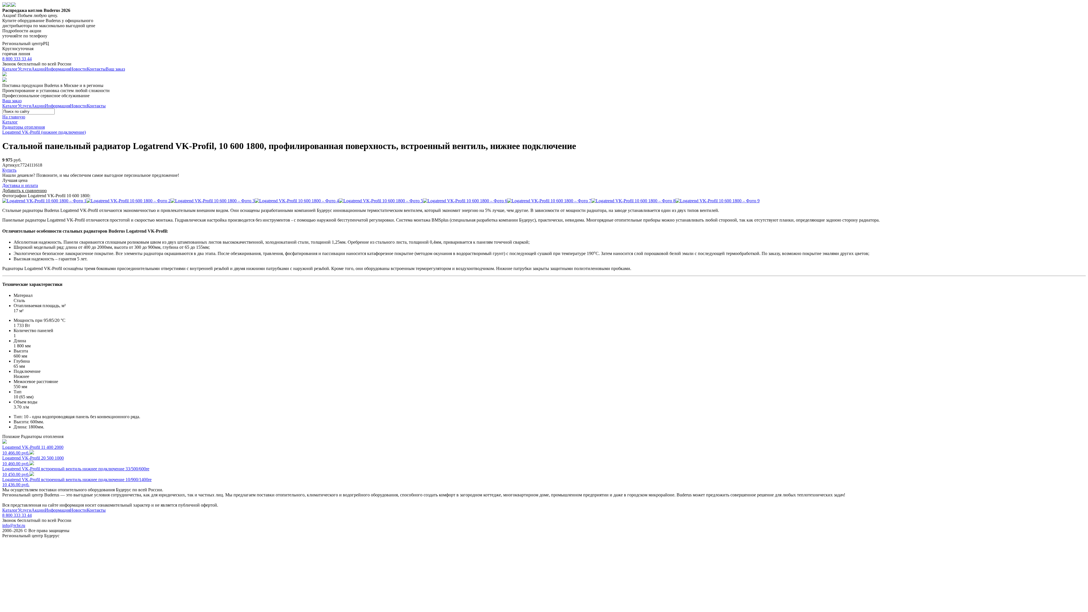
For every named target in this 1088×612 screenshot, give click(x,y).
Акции (38, 69)
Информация (57, 69)
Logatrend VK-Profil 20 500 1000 (33, 461)
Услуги (24, 69)
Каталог (10, 69)
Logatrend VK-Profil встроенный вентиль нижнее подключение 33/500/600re (75, 471)
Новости (78, 69)
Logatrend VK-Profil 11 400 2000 (32, 450)
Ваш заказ (115, 69)
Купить (9, 170)
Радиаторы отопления (23, 127)
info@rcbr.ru (13, 525)
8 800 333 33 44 (17, 58)
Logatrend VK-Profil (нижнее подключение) (44, 132)
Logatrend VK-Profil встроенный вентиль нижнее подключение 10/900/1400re (77, 482)
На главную (13, 116)
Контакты (96, 69)
